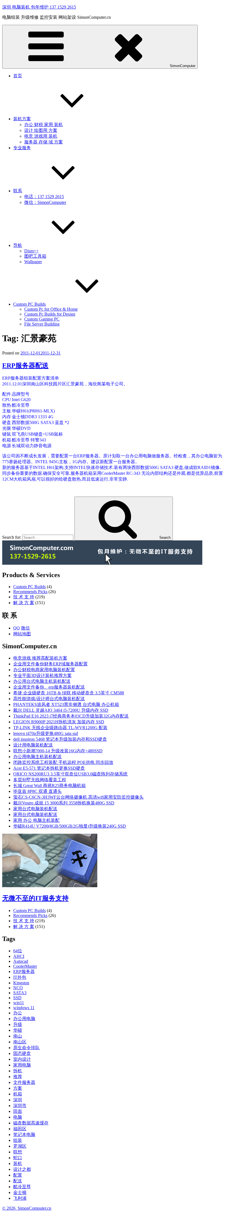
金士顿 (19, 1192)
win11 (18, 1002)
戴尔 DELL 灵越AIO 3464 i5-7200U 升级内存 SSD (60, 710)
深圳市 (19, 1105)
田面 (17, 1111)
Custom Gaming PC (42, 319)
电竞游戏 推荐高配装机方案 (40, 658)
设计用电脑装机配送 (33, 745)
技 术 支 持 (23, 596)
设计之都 (22, 1169)
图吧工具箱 (35, 256)
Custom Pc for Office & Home (51, 309)
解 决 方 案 (23, 602)
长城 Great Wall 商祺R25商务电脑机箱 (49, 785)
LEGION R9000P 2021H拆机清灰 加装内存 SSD (58, 721)
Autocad (20, 961)
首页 (17, 75)
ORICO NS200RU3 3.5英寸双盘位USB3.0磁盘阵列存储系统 (70, 774)
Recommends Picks (30, 591)
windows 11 (23, 1007)
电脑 (17, 1117)
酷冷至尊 (22, 1186)
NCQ (18, 987)
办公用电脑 (24, 1018)
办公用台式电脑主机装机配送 (42, 681)
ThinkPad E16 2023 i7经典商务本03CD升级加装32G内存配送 (71, 716)
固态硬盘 (22, 1053)
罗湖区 (19, 1146)
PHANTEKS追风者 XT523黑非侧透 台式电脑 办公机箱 (66, 704)
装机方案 (22, 118)
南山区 (19, 1041)
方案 (17, 1088)
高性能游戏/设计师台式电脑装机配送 (49, 698)
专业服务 (22, 147)
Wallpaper (33, 261)
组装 (17, 1140)
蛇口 (17, 1157)
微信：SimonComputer (45, 202)
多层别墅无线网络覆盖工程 (39, 779)
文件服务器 (24, 1082)
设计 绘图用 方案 (40, 130)
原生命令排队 (26, 1047)
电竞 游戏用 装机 (40, 136)
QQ (16, 628)
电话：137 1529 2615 (44, 196)
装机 (17, 1163)
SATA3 (19, 992)
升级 (17, 1024)
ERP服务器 (24, 971)
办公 (17, 1013)
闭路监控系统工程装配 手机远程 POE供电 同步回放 (63, 762)
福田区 (19, 1128)
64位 (17, 950)
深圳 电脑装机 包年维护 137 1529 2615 (39, 7)
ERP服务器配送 (25, 365)
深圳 (17, 1099)
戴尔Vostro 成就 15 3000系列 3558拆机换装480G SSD (63, 803)
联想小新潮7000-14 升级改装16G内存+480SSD (58, 750)
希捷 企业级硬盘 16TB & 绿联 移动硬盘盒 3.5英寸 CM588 (68, 693)
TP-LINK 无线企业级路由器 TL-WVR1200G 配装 (60, 727)
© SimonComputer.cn (26, 1208)
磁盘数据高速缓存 (31, 1123)
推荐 (17, 1076)
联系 (17, 190)
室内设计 (22, 1059)
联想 (17, 1152)
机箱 (17, 1094)
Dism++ (31, 251)
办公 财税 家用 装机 (43, 124)
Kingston (21, 982)
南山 (17, 1036)
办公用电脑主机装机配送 (37, 756)
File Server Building (42, 324)
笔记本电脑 (24, 1134)
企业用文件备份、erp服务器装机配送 (49, 687)
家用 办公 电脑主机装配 (36, 820)
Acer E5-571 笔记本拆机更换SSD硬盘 (49, 768)
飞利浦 (19, 1198)
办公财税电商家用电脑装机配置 (44, 669)
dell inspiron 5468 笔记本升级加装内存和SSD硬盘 (60, 739)
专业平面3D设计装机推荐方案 (42, 675)
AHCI (18, 956)
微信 (25, 628)
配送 (17, 1181)
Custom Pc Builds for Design (49, 314)
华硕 (17, 1030)
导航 (17, 245)
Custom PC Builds (29, 304)
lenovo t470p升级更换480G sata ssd (45, 733)
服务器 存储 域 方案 (43, 142)
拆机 (17, 1070)
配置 (17, 1175)
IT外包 (19, 977)
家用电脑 (22, 1065)
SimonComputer (182, 66)
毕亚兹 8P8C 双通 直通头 (37, 791)
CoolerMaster (25, 966)
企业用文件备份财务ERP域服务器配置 (50, 664)
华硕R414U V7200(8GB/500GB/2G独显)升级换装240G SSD (69, 826)
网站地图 (22, 633)
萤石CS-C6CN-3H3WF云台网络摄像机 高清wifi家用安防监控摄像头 (78, 797)
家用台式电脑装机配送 (35, 808)
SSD (17, 997)
